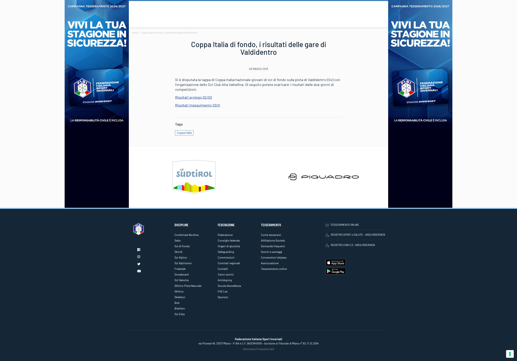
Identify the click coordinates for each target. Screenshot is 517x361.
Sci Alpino (180, 257)
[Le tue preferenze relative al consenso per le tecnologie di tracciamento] (510, 354)
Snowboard (181, 274)
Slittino (179, 291)
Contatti (223, 268)
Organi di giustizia (229, 246)
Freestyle (180, 268)
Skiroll (178, 251)
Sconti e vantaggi (271, 251)
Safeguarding (226, 251)
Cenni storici (226, 274)
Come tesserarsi (271, 234)
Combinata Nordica (186, 234)
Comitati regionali (229, 263)
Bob (177, 302)
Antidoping (225, 280)
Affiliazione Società (273, 240)
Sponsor (223, 297)
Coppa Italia (184, 132)
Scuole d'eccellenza (229, 285)
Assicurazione (269, 263)
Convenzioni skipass (274, 257)
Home (135, 32)
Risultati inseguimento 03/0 (197, 105)
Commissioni (226, 257)
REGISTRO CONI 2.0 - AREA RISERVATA (353, 245)
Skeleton (179, 297)
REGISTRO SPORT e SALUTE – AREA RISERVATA (358, 234)
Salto (177, 240)
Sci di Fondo (182, 246)
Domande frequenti (273, 246)
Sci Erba (179, 314)
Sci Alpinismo (183, 263)
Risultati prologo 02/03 (193, 97)
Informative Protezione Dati (258, 349)
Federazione (225, 234)
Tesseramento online (274, 268)
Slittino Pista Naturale (187, 285)
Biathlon (179, 308)
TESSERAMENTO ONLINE (344, 224)
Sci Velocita (181, 280)
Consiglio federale (229, 240)
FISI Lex (223, 291)
